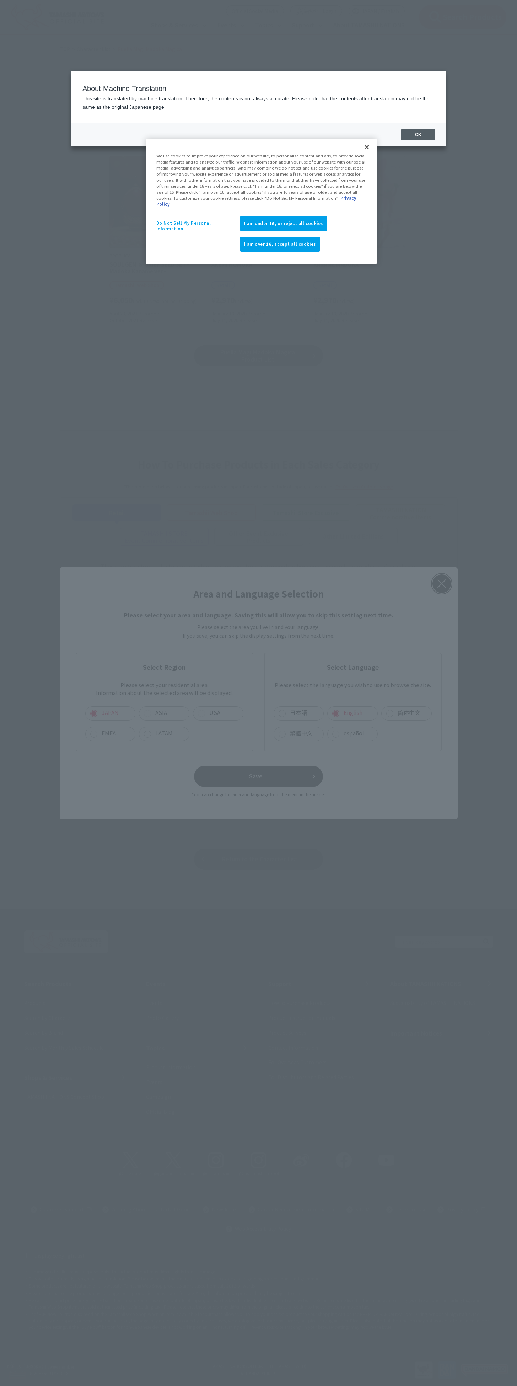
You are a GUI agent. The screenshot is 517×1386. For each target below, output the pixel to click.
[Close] (367, 147)
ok (418, 134)
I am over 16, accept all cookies (280, 244)
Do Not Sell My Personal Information (183, 225)
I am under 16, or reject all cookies (283, 223)
